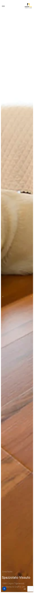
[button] (1, 296)
